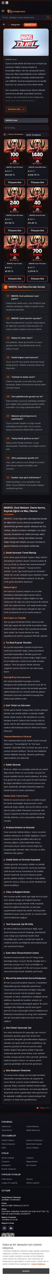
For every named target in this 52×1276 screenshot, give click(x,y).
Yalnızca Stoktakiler (15, 134)
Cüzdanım (5, 1162)
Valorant (29, 1179)
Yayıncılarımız (7, 1130)
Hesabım (29, 1158)
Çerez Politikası (32, 1148)
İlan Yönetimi (31, 1165)
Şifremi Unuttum (8, 1158)
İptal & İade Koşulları (34, 1144)
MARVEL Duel (30, 25)
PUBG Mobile (7, 1179)
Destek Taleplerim (9, 1169)
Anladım (26, 1271)
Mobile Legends (32, 1183)
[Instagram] (4, 1228)
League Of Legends (9, 1183)
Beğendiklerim (32, 1162)
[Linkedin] (11, 1228)
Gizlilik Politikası (8, 1140)
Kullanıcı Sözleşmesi (34, 1140)
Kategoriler (15, 25)
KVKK (4, 1148)
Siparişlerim (6, 1165)
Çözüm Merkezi (32, 1126)
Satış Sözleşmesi (8, 1144)
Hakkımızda (6, 1126)
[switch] (5, 134)
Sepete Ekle (15, 182)
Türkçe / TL (44, 1108)
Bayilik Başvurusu (33, 1130)
